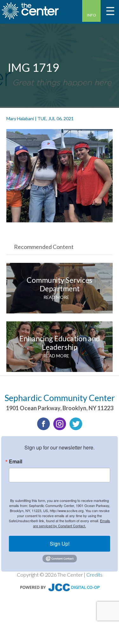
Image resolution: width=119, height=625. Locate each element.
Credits (94, 575)
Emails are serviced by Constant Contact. (71, 523)
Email (15, 461)
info (91, 15)
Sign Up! (59, 543)
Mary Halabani (20, 118)
